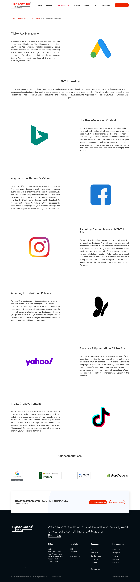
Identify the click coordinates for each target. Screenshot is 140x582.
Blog (96, 5)
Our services (22, 18)
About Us (49, 5)
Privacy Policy (56, 576)
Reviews (105, 5)
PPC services (35, 18)
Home (40, 5)
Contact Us (95, 569)
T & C (66, 576)
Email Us (54, 535)
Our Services (62, 5)
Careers (87, 5)
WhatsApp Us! (74, 556)
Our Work (76, 5)
